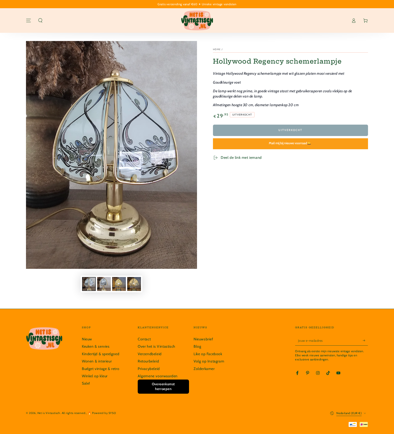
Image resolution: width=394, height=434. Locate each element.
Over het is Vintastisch (156, 346)
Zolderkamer (204, 369)
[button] (40, 20)
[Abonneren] (365, 340)
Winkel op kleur (95, 376)
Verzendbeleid (150, 354)
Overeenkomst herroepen (163, 386)
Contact (144, 339)
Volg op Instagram (209, 361)
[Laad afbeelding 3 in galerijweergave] (119, 284)
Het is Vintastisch (48, 413)
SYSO (112, 413)
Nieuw (87, 339)
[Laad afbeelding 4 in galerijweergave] (134, 284)
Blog (197, 346)
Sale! (86, 383)
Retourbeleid (148, 361)
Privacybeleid (149, 369)
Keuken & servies (96, 346)
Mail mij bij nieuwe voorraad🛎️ (290, 143)
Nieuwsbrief (203, 339)
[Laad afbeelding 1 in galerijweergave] (89, 284)
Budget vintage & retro (100, 369)
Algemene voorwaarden (158, 376)
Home (217, 49)
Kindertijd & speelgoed (100, 354)
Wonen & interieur (97, 361)
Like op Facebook (208, 354)
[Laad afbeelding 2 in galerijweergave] (104, 284)
